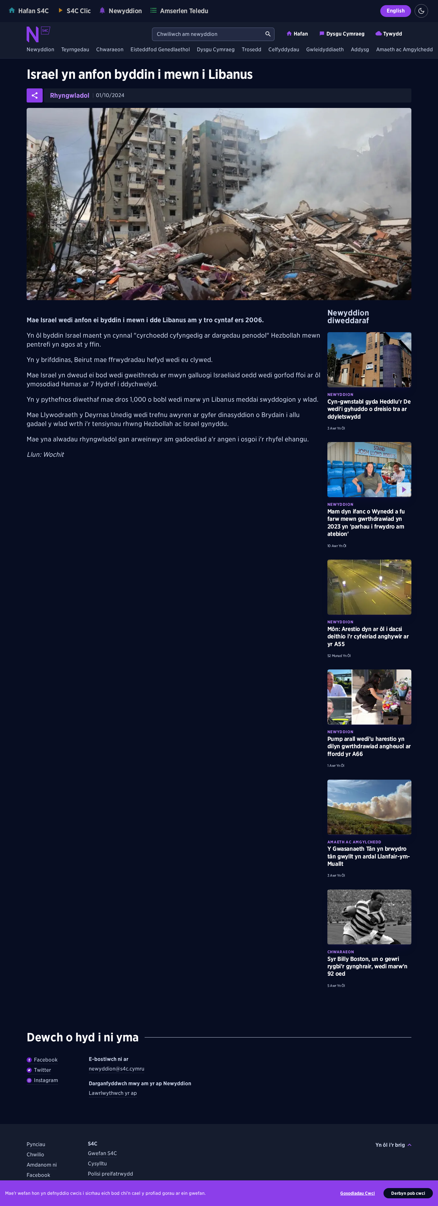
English (396, 11)
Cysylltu (97, 1164)
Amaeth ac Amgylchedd (404, 50)
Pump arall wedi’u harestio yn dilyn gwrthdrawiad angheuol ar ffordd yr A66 (369, 746)
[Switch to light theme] (421, 10)
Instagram (46, 1080)
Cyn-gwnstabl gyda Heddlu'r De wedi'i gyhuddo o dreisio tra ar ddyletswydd (368, 409)
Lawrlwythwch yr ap (113, 1093)
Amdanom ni (42, 1165)
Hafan (301, 34)
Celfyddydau (283, 50)
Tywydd (392, 34)
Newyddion (40, 50)
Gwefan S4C (102, 1153)
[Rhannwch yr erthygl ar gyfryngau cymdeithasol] (35, 95)
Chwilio (35, 1155)
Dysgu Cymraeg (345, 34)
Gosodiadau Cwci (357, 1193)
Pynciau (36, 1144)
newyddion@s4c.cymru (116, 1069)
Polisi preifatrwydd (110, 1174)
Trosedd (251, 50)
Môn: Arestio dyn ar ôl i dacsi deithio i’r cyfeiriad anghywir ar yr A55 (368, 636)
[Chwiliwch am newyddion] (268, 34)
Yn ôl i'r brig (390, 1145)
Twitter (42, 1070)
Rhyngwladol (69, 95)
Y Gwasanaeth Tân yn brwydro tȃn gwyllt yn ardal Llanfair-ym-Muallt (368, 856)
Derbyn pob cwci (408, 1193)
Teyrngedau (75, 50)
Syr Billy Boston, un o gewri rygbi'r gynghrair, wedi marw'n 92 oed (367, 966)
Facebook (46, 1060)
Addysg (360, 50)
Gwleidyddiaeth (325, 50)
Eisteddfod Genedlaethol (160, 50)
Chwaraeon (109, 50)
